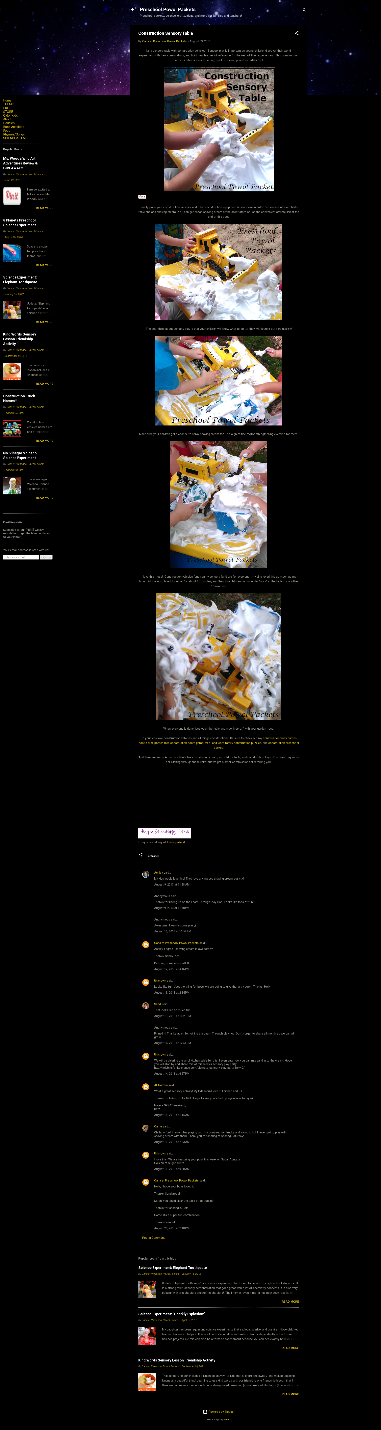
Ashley (158, 872)
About (7, 119)
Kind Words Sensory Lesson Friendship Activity (176, 1360)
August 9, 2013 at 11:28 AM (172, 884)
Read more (290, 1301)
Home (7, 100)
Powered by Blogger (221, 1412)
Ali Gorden (161, 1085)
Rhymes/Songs (14, 134)
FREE (7, 108)
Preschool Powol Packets (168, 9)
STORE (8, 112)
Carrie (158, 1126)
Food (6, 130)
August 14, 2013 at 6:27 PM (171, 1073)
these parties (175, 842)
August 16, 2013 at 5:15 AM (172, 1115)
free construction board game (183, 743)
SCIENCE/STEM (14, 138)
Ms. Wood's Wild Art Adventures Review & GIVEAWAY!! (20, 163)
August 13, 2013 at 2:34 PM (171, 992)
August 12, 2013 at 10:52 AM (172, 931)
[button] (296, 34)
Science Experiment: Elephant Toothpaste (172, 1268)
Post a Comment (153, 1238)
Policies (9, 123)
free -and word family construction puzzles (233, 743)
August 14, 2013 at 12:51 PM (172, 1043)
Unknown (160, 980)
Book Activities (13, 127)
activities (154, 856)
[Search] (304, 11)
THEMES (9, 104)
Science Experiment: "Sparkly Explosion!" (171, 1314)
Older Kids (10, 115)
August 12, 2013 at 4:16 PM (171, 969)
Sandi (158, 1004)
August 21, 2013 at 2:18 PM (171, 1228)
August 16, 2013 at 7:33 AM (172, 1142)
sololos (227, 1419)
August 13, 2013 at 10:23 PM (172, 1016)
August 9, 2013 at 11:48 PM (171, 908)
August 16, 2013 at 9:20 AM (172, 1169)
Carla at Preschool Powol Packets (176, 943)
